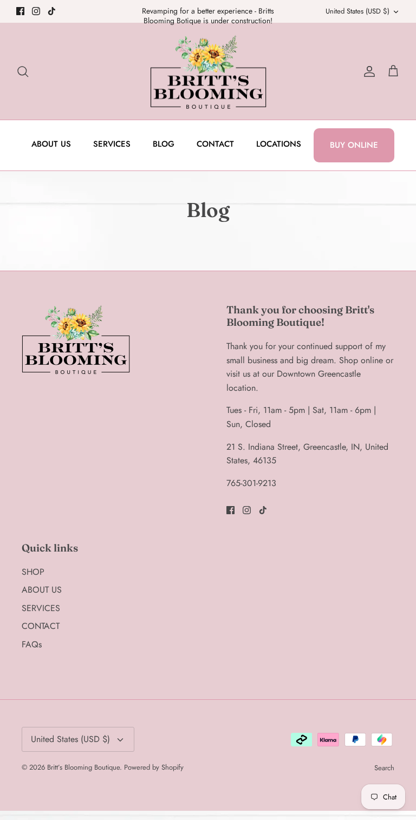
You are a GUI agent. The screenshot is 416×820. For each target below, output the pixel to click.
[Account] (367, 71)
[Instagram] (36, 11)
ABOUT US (51, 144)
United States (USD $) (357, 11)
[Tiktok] (52, 11)
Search (384, 768)
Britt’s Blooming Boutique (83, 767)
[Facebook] (20, 11)
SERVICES (112, 144)
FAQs (32, 644)
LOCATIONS (278, 144)
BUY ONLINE (354, 145)
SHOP (33, 572)
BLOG (163, 144)
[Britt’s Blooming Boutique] (208, 71)
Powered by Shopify (154, 767)
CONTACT (215, 144)
